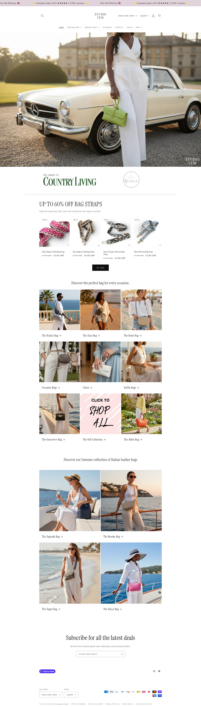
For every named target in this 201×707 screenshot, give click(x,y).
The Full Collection (93, 439)
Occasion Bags (49, 387)
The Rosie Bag (131, 335)
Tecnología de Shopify (61, 704)
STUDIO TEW (49, 704)
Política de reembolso (78, 704)
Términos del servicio (112, 704)
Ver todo (100, 267)
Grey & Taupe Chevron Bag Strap (113, 253)
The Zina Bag (90, 335)
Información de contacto (144, 704)
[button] (42, 16)
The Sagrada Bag (51, 536)
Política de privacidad (95, 704)
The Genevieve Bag (52, 439)
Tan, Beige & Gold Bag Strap (84, 252)
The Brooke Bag (111, 536)
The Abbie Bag (131, 439)
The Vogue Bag (49, 609)
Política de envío (127, 704)
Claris (86, 387)
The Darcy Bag (111, 609)
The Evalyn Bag (50, 335)
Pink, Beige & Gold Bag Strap (53, 252)
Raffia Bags (130, 387)
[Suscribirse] (122, 654)
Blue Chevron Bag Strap (143, 252)
